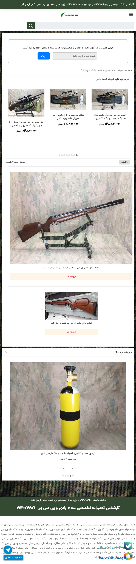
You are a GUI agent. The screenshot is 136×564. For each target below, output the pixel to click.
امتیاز (123, 162)
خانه (130, 70)
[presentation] (72, 470)
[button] (77, 155)
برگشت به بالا (65, 490)
